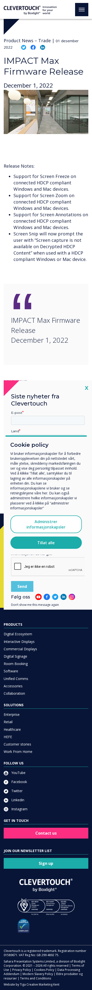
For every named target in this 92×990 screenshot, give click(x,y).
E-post (16, 412)
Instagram (18, 809)
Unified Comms (16, 678)
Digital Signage (15, 656)
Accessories (13, 686)
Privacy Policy (21, 970)
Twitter (16, 790)
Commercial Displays (20, 649)
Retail (8, 721)
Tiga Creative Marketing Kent (39, 984)
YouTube (18, 772)
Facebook (18, 781)
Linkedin (17, 800)
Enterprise (12, 714)
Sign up (46, 863)
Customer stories (17, 744)
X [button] (86, 387)
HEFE (8, 736)
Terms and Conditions (35, 978)
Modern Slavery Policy (38, 974)
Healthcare (12, 729)
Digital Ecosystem (18, 634)
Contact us (46, 833)
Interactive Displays (19, 641)
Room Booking (16, 663)
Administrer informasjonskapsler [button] (46, 524)
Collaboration (14, 693)
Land (15, 431)
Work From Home (18, 751)
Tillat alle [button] (46, 542)
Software (11, 671)
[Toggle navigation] (81, 9)
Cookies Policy (44, 970)
